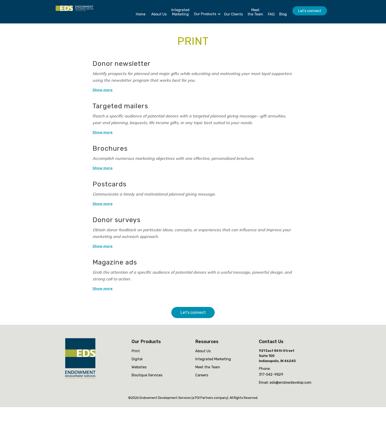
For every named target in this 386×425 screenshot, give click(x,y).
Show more (102, 90)
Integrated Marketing (213, 359)
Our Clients (233, 14)
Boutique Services (147, 375)
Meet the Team (207, 367)
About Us (159, 14)
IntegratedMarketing (180, 12)
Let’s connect (309, 11)
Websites (139, 367)
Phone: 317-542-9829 (271, 372)
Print (136, 351)
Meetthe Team (255, 12)
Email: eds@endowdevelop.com (285, 382)
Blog (283, 14)
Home (140, 14)
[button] (206, 13)
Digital (137, 359)
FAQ (271, 14)
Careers (201, 375)
